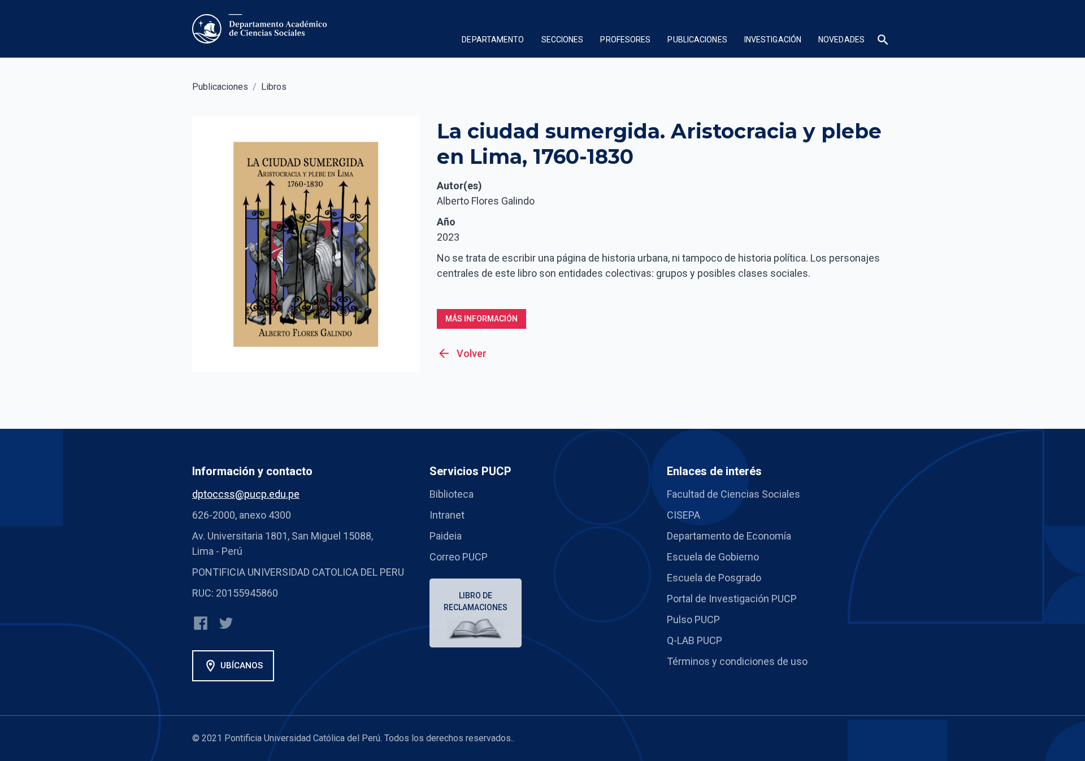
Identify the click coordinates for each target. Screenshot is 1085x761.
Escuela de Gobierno (713, 557)
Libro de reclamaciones (475, 601)
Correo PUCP (458, 557)
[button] (492, 41)
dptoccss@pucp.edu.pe (246, 494)
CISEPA (683, 515)
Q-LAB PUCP (694, 640)
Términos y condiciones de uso (737, 661)
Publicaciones (220, 86)
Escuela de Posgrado (714, 578)
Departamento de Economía (729, 536)
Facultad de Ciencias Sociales (733, 494)
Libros (274, 86)
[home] (262, 29)
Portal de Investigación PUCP (732, 599)
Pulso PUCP (693, 619)
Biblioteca (451, 494)
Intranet (447, 515)
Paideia (445, 536)
